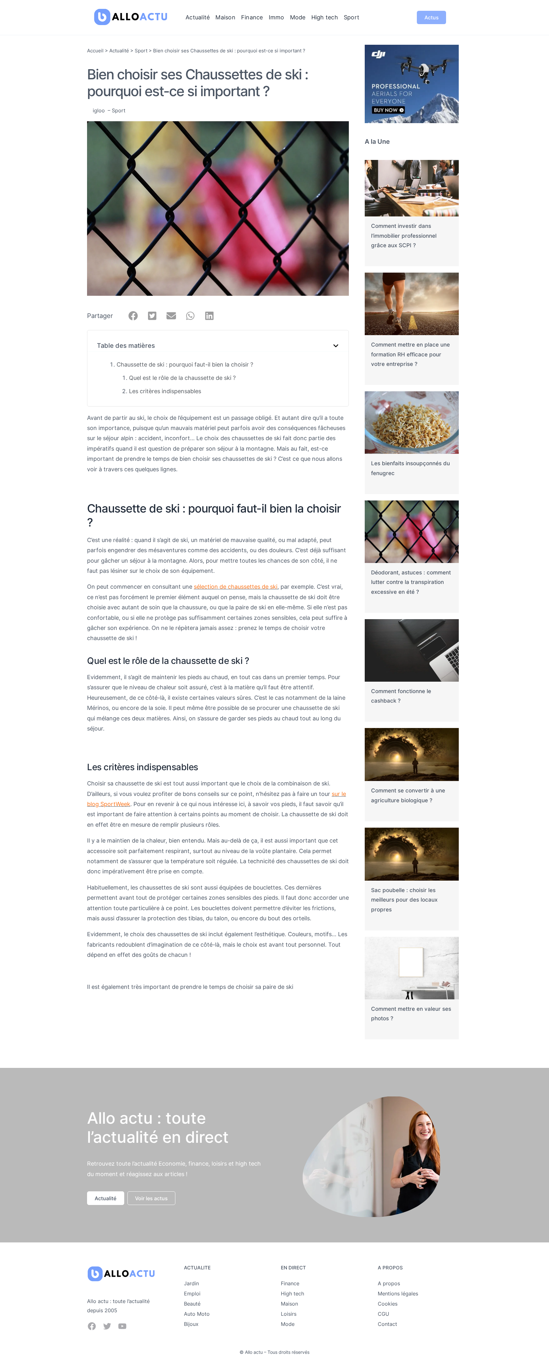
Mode (288, 1324)
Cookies (387, 1304)
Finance (290, 1283)
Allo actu (254, 1352)
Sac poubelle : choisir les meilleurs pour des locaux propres (404, 900)
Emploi (192, 1293)
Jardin (191, 1283)
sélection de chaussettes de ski (235, 586)
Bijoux (191, 1324)
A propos (389, 1283)
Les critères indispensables (165, 391)
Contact (387, 1324)
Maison (289, 1304)
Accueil (95, 51)
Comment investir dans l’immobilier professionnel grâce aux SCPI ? (404, 235)
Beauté (192, 1304)
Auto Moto (197, 1314)
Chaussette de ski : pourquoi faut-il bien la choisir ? (185, 364)
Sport (141, 51)
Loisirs (288, 1314)
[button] (133, 316)
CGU (383, 1314)
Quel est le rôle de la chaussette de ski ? (182, 377)
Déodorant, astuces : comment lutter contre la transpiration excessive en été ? (411, 582)
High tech (292, 1293)
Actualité (119, 51)
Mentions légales (398, 1293)
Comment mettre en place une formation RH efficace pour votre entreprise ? (410, 354)
